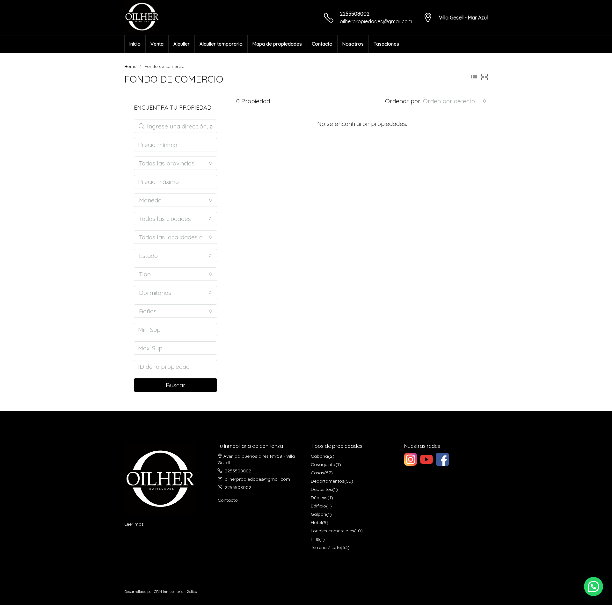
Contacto (322, 44)
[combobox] (454, 101)
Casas (317, 473)
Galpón (318, 514)
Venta (157, 44)
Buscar (176, 385)
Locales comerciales (332, 531)
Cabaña (319, 456)
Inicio (135, 44)
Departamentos (327, 481)
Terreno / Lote (326, 547)
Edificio (318, 506)
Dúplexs (319, 497)
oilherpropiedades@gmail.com (376, 21)
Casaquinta (323, 464)
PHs (315, 539)
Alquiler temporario (221, 44)
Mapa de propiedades (277, 44)
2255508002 (354, 14)
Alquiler (181, 44)
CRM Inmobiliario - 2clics (175, 591)
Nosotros (353, 44)
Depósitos (321, 489)
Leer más (134, 524)
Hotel (316, 522)
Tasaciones (386, 44)
